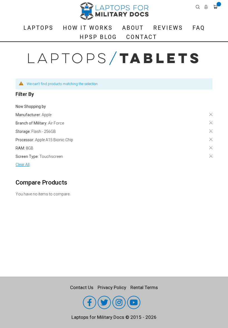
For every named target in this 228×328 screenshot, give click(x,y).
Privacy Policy (112, 287)
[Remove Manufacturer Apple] (210, 114)
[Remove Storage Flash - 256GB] (210, 131)
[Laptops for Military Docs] (114, 11)
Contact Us (81, 287)
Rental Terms (144, 287)
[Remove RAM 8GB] (210, 147)
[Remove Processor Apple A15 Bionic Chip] (210, 139)
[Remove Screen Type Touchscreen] (210, 156)
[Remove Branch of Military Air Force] (210, 122)
